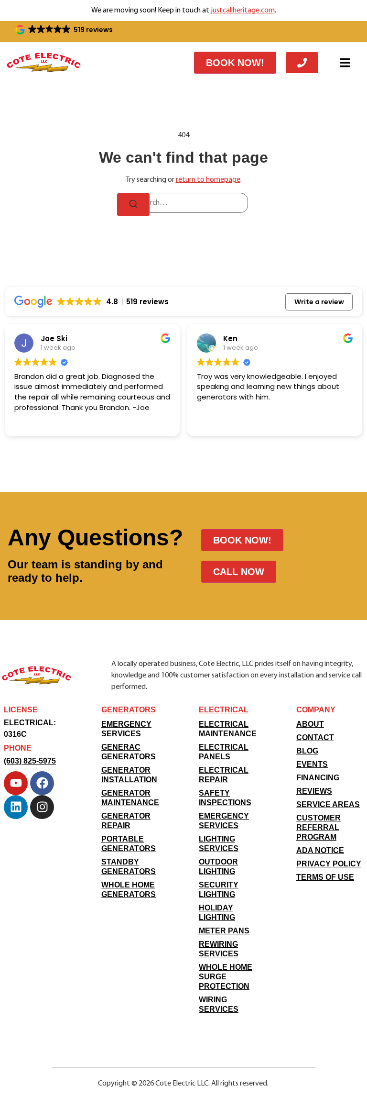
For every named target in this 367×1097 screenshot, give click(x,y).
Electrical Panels (223, 752)
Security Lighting (218, 889)
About (310, 724)
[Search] (133, 204)
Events (312, 764)
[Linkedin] (16, 807)
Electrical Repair (223, 775)
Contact (315, 737)
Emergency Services (126, 729)
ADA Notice (320, 850)
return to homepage (208, 180)
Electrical (223, 710)
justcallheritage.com (243, 10)
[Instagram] (42, 807)
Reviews (314, 791)
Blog (307, 751)
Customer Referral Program (318, 827)
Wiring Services (218, 1004)
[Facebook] (42, 783)
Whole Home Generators (128, 889)
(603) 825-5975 (30, 761)
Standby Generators (128, 866)
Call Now (238, 571)
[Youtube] (16, 783)
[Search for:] (183, 203)
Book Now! (235, 62)
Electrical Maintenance (228, 729)
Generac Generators (128, 752)
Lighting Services (218, 844)
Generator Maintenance (130, 798)
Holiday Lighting (217, 912)
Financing (317, 778)
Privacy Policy (328, 864)
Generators (128, 710)
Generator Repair (126, 821)
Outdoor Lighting (218, 866)
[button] (64, 29)
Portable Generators (128, 844)
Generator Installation (129, 775)
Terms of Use (325, 877)
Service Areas (328, 804)
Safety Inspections (225, 798)
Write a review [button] (319, 302)
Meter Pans (224, 931)
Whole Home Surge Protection (225, 976)
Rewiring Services (218, 949)
